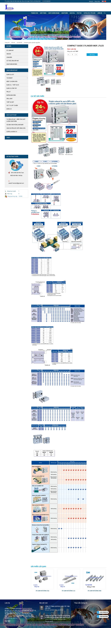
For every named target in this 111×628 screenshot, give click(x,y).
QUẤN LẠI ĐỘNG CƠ (12, 131)
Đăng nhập (97, 1)
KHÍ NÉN (13, 42)
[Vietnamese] (105, 1)
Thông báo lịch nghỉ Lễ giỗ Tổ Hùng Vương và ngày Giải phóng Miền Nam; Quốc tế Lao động (57, 617)
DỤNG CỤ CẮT (10, 74)
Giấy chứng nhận (53, 13)
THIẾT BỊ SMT (10, 102)
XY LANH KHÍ (19, 42)
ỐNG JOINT (10, 98)
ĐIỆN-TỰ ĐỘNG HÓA (12, 81)
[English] (103, 1)
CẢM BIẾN (9, 57)
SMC (77, 51)
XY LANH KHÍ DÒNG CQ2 (42, 590)
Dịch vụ (72, 13)
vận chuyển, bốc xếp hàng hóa (16, 128)
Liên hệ (99, 13)
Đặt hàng (92, 54)
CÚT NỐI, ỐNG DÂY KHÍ (13, 60)
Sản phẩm (64, 13)
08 (11, 172)
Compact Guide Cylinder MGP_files (32, 42)
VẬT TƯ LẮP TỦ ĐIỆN (12, 105)
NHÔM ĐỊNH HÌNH (11, 95)
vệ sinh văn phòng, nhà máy (15, 124)
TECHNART (10, 78)
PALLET (9, 91)
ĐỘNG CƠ (9, 109)
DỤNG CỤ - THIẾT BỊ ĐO (13, 85)
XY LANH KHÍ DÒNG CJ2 (68, 590)
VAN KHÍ (9, 54)
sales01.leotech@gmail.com (16, 183)
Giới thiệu (43, 13)
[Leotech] (9, 7)
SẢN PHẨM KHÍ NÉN (12, 64)
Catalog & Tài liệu (89, 13)
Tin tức (79, 13)
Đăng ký (91, 1)
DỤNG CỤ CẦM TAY (12, 88)
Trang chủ (34, 13)
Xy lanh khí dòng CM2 (94, 590)
